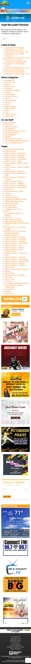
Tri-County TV (10, 289)
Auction (7, 84)
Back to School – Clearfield (14, 157)
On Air (7, 225)
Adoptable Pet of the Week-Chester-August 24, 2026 (15, 49)
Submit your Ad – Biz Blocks (15, 275)
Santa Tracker (10, 267)
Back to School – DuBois (13, 161)
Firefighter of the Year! (13, 209)
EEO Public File (10, 205)
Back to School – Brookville (15, 155)
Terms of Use (9, 279)
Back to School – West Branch (16, 187)
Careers (7, 193)
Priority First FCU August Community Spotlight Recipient (16, 61)
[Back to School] (15, 464)
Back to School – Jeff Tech (14, 171)
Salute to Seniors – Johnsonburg (16, 259)
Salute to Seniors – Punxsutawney (17, 261)
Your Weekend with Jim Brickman (17, 141)
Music (7, 110)
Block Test (8, 189)
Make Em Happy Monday (14, 221)
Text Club (8, 281)
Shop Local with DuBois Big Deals (17, 269)
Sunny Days (9, 116)
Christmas (8, 88)
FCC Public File (15, 637)
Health (7, 98)
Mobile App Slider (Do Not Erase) (17, 223)
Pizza (7, 112)
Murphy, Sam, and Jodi (13, 139)
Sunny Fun (8, 277)
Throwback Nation (11, 133)
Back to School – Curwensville (16, 159)
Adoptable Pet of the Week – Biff (16, 52)
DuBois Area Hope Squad (14, 201)
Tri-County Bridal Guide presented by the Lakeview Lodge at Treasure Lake (17, 285)
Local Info (8, 217)
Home (7, 211)
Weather (8, 291)
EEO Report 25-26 (15, 641)
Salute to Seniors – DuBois (14, 247)
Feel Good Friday (11, 96)
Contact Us (9, 195)
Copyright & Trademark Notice (16, 199)
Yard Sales (8, 293)
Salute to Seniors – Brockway (15, 237)
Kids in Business (10, 100)
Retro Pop (8, 125)
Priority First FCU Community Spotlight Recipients (15, 232)
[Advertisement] (15, 11)
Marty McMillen (10, 135)
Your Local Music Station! (14, 143)
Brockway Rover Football (14, 191)
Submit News (9, 273)
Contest (7, 92)
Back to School (10, 86)
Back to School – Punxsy (14, 181)
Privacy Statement (11, 235)
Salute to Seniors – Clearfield (15, 241)
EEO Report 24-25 (15, 639)
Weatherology (25, 661)
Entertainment (9, 94)
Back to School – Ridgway (14, 183)
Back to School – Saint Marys (15, 185)
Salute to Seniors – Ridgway (15, 263)
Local (7, 104)
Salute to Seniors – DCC (13, 245)
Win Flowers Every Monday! (15, 72)
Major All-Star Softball (12, 219)
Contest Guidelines (11, 197)
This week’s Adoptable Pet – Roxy (17, 68)
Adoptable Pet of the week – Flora (17, 58)
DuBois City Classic (12, 203)
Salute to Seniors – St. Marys (15, 265)
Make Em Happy (11, 106)
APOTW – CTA (10, 82)
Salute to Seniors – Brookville (15, 239)
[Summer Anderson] (6, 313)
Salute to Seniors (11, 114)
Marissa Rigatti (10, 123)
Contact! (8, 137)
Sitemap (7, 271)
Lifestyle (8, 102)
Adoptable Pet (10, 80)
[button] (28, 3)
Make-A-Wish (9, 108)
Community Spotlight (12, 90)
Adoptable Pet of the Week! (14, 149)
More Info (16, 314)
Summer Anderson (11, 127)
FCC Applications (11, 207)
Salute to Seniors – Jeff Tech (15, 257)
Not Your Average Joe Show (15, 131)
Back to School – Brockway (15, 153)
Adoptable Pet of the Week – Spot (17, 74)
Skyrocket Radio (20, 660)
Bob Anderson (10, 129)
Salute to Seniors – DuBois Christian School (14, 250)
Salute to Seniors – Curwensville (16, 243)
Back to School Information (14, 70)
